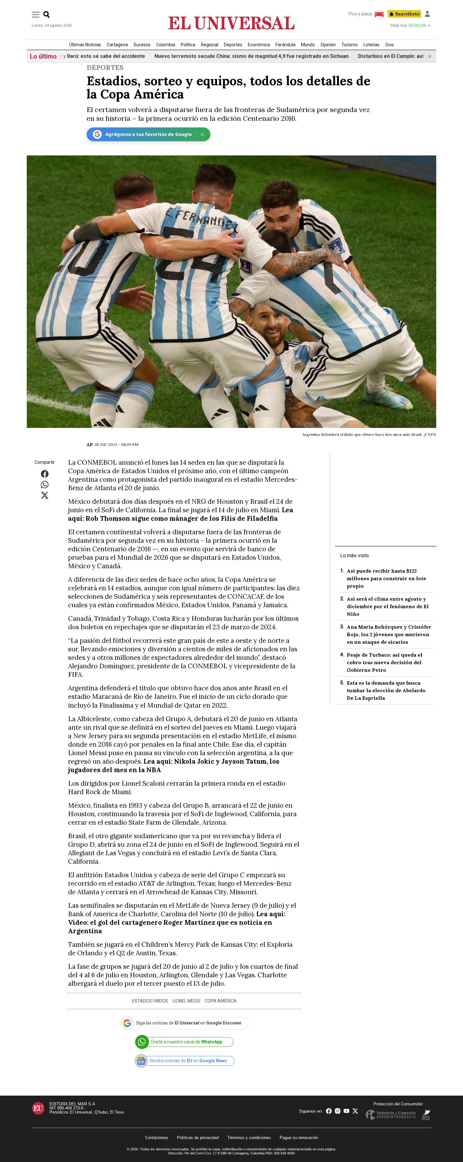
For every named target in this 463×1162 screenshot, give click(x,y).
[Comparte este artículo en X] (45, 495)
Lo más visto (354, 556)
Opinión (328, 44)
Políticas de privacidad (198, 1138)
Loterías (371, 44)
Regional (209, 44)
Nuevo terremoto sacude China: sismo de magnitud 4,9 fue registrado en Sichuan (216, 56)
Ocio (389, 44)
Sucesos (142, 44)
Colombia (165, 44)
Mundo (308, 44)
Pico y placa (360, 13)
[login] (427, 14)
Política (188, 44)
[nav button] (36, 14)
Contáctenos (156, 1138)
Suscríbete (407, 14)
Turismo (349, 44)
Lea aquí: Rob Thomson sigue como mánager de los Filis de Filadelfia (180, 514)
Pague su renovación (299, 1138)
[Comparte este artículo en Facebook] (45, 473)
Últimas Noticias (85, 44)
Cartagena (117, 44)
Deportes (233, 44)
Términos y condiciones (249, 1138)
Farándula (285, 44)
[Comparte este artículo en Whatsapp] (45, 484)
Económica (259, 44)
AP (90, 444)
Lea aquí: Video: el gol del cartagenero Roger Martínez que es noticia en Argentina (176, 922)
